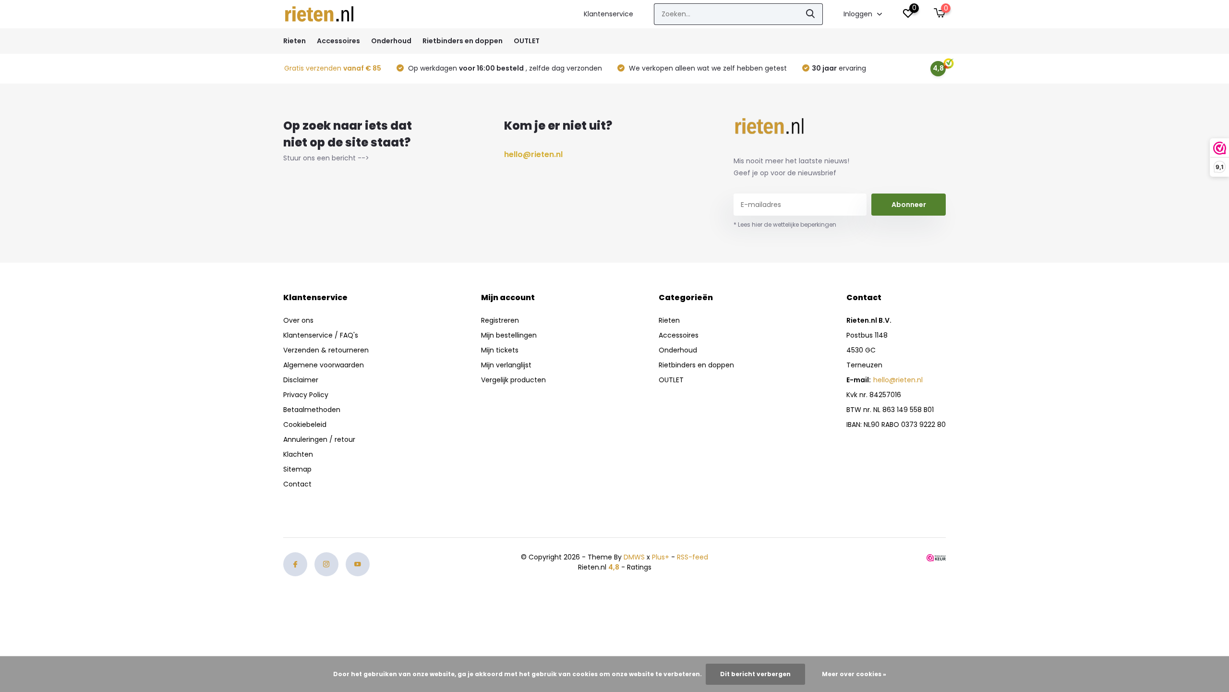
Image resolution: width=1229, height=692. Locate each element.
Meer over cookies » (854, 674)
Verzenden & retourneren (326, 350)
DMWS (634, 557)
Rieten (294, 41)
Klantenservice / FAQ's (320, 335)
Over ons (298, 320)
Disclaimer (300, 380)
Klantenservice (608, 14)
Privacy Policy (305, 395)
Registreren (500, 320)
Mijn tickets (499, 350)
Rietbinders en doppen (462, 41)
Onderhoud (391, 41)
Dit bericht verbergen (755, 674)
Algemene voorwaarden (323, 365)
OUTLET (527, 41)
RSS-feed (692, 557)
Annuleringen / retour (319, 439)
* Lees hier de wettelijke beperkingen (785, 224)
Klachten (298, 454)
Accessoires (338, 41)
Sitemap (297, 469)
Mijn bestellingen (509, 335)
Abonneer (909, 204)
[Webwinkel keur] (936, 557)
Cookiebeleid (304, 424)
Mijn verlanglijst (506, 365)
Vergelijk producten (513, 380)
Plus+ (660, 557)
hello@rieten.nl (533, 154)
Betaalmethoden (311, 409)
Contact (297, 484)
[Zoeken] (811, 14)
